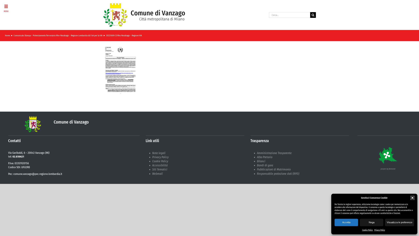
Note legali (158, 153)
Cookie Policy (367, 230)
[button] (412, 197)
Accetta (346, 222)
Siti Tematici (159, 169)
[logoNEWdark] (144, 5)
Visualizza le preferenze (399, 222)
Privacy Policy (379, 230)
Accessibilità (160, 165)
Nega (371, 222)
